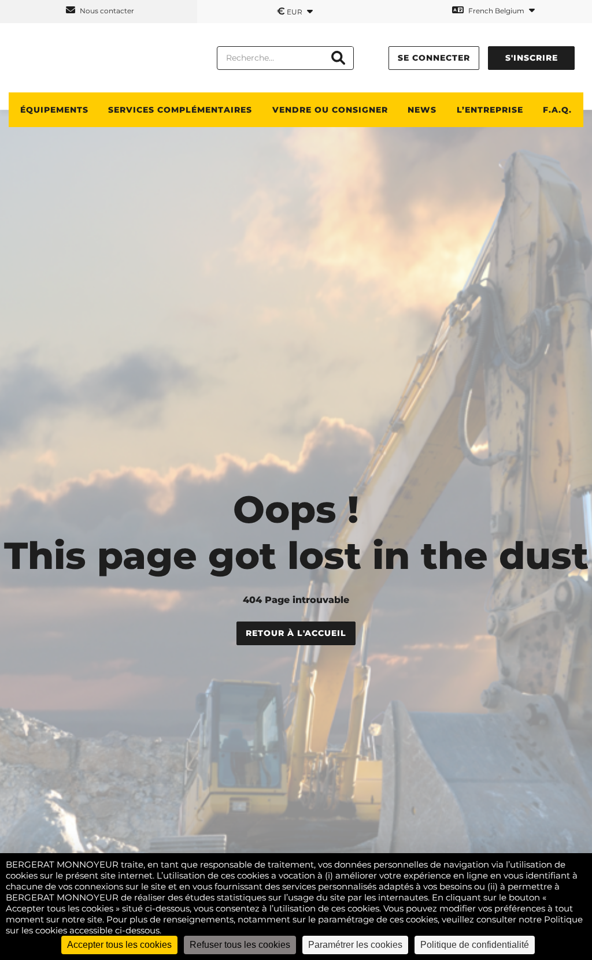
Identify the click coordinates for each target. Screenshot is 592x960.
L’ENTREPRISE (490, 110)
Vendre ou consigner (330, 110)
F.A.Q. (557, 110)
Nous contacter (106, 10)
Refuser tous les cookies (240, 945)
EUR (290, 11)
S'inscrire (531, 58)
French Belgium (496, 10)
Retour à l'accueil (296, 633)
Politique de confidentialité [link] (474, 945)
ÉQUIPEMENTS (54, 110)
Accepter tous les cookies (119, 945)
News (422, 110)
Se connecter (434, 58)
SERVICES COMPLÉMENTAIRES (180, 110)
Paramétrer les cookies (355, 945)
